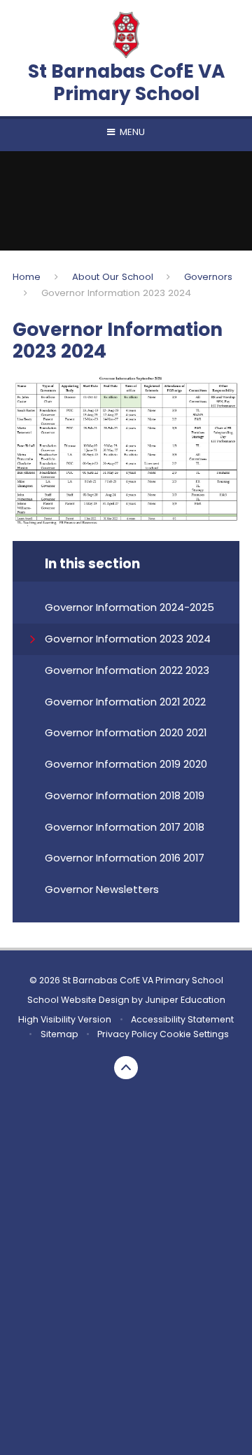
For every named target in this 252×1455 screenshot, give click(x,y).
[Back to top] (126, 1068)
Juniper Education (185, 1000)
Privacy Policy (127, 1034)
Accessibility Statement (182, 1019)
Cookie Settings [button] (194, 1034)
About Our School (112, 276)
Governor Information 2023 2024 (116, 293)
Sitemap (59, 1034)
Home (27, 276)
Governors (208, 276)
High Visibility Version (64, 1019)
